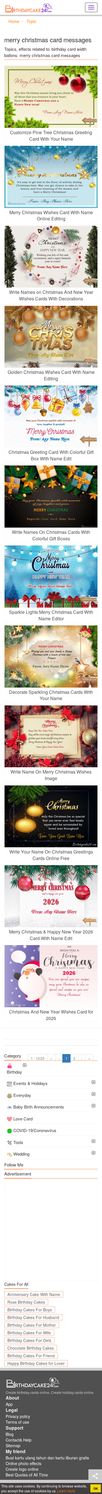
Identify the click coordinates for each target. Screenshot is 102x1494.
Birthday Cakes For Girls (29, 1340)
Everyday (22, 1095)
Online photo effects (23, 1463)
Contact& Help (18, 1440)
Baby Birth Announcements (38, 1107)
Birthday (14, 1072)
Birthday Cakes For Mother (31, 1325)
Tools (18, 1142)
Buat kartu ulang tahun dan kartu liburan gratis (47, 1458)
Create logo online (22, 1469)
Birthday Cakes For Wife (29, 1332)
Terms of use (17, 1422)
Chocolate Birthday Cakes (30, 1348)
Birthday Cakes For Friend (31, 1355)
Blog (10, 1434)
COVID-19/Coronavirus (34, 1130)
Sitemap (13, 1445)
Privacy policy (18, 1416)
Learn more (65, 1490)
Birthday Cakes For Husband (33, 1317)
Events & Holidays (30, 1083)
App (9, 1404)
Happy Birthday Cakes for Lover (36, 1363)
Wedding (21, 1154)
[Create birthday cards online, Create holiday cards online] (29, 7)
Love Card (23, 1119)
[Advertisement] (51, 1230)
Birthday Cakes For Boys (29, 1309)
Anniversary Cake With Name (33, 1294)
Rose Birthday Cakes (26, 1302)
